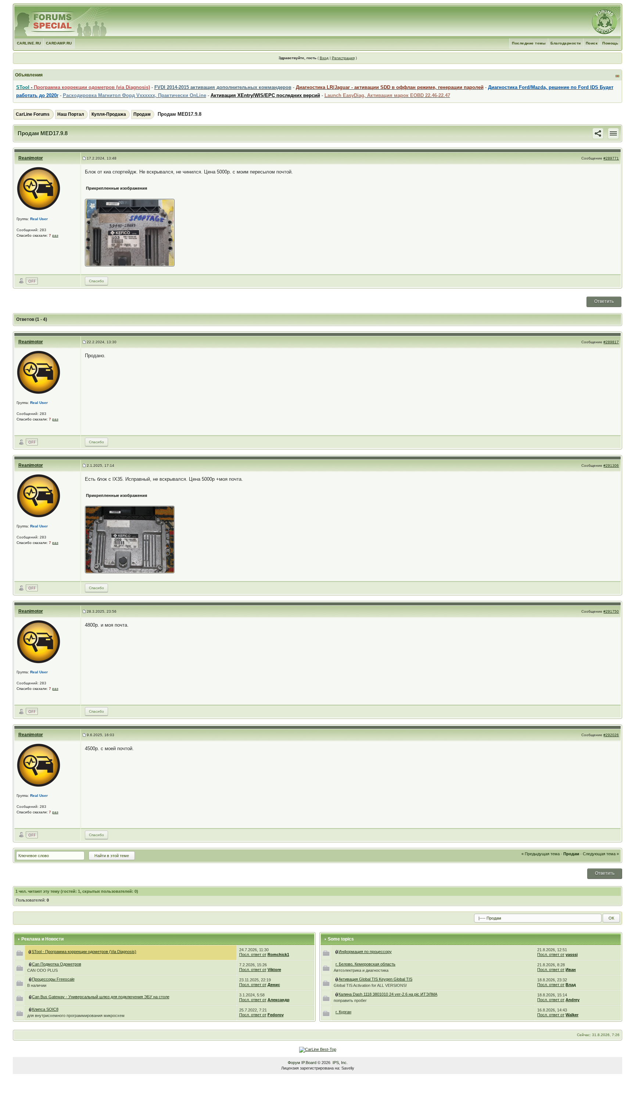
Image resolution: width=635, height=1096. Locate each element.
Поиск (592, 43)
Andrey (573, 999)
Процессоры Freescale (53, 979)
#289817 (611, 342)
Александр (279, 999)
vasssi (572, 954)
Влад (571, 984)
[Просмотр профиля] (39, 188)
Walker (572, 1015)
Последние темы (529, 43)
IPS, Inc (340, 1062)
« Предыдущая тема (540, 854)
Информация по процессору (365, 951)
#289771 (611, 158)
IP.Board (308, 1062)
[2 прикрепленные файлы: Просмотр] (337, 994)
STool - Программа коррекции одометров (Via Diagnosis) (84, 951)
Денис (274, 984)
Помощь (610, 43)
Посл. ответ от (252, 954)
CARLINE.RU (29, 43)
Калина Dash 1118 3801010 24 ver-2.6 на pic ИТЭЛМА (387, 994)
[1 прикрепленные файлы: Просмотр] (30, 1009)
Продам (142, 114)
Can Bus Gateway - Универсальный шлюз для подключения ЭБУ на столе (100, 997)
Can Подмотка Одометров (56, 964)
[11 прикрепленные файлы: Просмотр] (30, 997)
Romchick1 (278, 954)
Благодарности (565, 43)
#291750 (611, 611)
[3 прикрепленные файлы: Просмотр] (30, 979)
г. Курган (343, 1012)
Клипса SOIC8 (45, 1009)
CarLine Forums (33, 114)
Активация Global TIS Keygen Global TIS (375, 979)
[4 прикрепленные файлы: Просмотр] (30, 964)
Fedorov (276, 1015)
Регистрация (343, 58)
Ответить (604, 301)
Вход (324, 58)
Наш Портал (70, 114)
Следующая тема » (601, 854)
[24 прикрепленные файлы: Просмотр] (337, 979)
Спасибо (96, 281)
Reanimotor (30, 158)
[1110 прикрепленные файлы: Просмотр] (30, 951)
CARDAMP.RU (59, 43)
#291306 (611, 465)
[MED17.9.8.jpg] (133, 232)
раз (55, 235)
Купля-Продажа (109, 114)
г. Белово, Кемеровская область (365, 964)
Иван (571, 969)
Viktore (274, 969)
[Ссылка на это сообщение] (598, 133)
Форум (294, 1062)
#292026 (611, 735)
